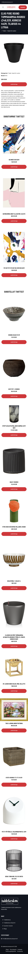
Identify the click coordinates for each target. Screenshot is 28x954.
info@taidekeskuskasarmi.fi (7, 2)
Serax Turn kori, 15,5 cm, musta (14, 876)
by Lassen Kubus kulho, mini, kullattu (14, 684)
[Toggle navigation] (3, 7)
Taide (4, 31)
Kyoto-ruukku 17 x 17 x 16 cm (14, 777)
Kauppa (23, 7)
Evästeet (20, 949)
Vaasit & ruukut (11, 31)
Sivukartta (20, 951)
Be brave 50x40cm (14, 160)
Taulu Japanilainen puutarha (14, 723)
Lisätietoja (14, 84)
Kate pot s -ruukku (14, 389)
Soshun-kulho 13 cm (14, 335)
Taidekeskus (7, 920)
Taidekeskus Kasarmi (9, 923)
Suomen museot (8, 926)
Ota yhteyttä (13, 949)
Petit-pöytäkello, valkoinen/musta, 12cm (14, 832)
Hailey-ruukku (14, 482)
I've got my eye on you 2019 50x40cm (14, 268)
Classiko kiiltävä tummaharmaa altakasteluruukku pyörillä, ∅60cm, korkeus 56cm (14, 637)
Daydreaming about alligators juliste (14, 214)
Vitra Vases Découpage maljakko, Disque (14, 527)
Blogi (5, 929)
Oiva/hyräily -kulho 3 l (14, 581)
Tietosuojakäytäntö (10, 951)
